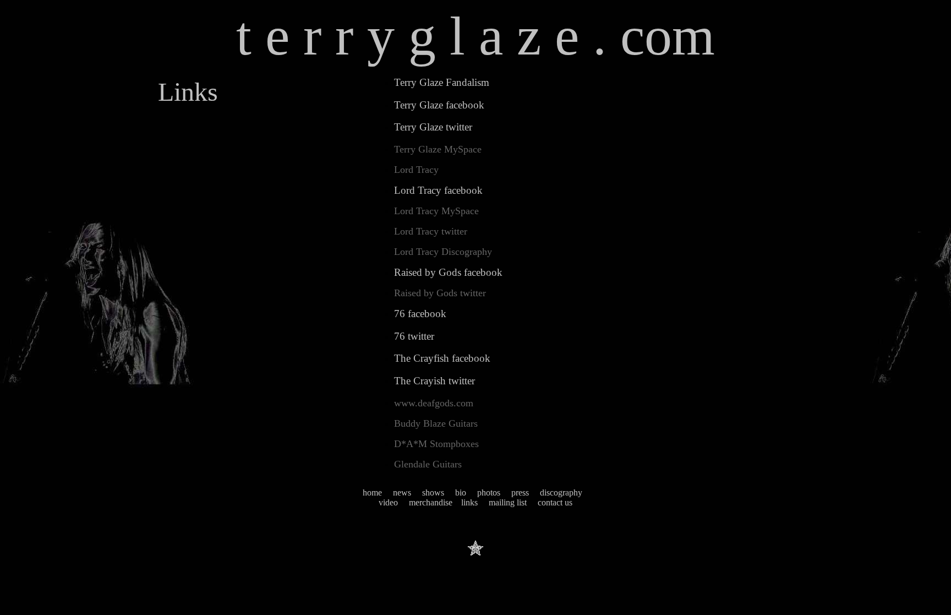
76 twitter (414, 336)
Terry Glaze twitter (433, 127)
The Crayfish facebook (442, 358)
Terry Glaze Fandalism (441, 82)
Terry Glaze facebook (439, 105)
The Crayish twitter (434, 381)
